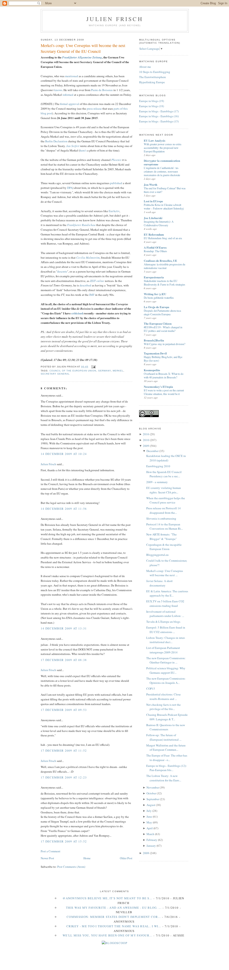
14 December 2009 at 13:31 (64, 628)
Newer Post (47, 858)
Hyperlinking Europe (152, 82)
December (152, 451)
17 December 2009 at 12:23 (64, 777)
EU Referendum (154, 234)
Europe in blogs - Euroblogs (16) (159, 116)
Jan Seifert (72, 146)
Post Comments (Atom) (71, 867)
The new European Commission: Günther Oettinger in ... (166, 660)
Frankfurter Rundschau (81, 225)
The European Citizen (158, 323)
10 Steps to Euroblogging (154, 72)
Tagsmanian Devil (155, 353)
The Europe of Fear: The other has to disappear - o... (166, 757)
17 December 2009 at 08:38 (64, 660)
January (151, 846)
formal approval (69, 104)
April (149, 828)
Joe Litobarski (153, 218)
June (149, 816)
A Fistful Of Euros (155, 247)
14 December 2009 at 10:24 (64, 454)
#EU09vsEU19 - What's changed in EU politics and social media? (163, 329)
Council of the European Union (72, 370)
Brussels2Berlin (154, 340)
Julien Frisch (114, 19)
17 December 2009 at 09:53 (64, 710)
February (151, 840)
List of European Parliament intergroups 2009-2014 (163, 650)
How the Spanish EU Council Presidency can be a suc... (164, 474)
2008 (146, 853)
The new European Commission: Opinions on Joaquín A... (166, 680)
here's (83, 150)
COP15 (150, 688)
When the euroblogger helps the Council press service (165, 500)
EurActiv (114, 211)
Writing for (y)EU (155, 294)
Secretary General (55, 374)
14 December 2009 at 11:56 (64, 509)
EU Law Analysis (154, 140)
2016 (146, 434)
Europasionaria (154, 277)
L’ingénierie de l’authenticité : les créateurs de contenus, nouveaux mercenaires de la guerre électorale (162, 171)
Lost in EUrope (153, 201)
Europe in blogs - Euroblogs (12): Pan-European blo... (166, 768)
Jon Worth (150, 184)
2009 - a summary (157, 482)
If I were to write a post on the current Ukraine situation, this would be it (164, 392)
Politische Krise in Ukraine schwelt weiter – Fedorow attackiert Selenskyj (164, 206)
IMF (91, 295)
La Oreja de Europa (156, 307)
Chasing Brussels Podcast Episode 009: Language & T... (167, 717)
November (152, 787)
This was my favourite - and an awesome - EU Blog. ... (113, 908)
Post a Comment (50, 851)
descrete (62, 271)
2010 (146, 440)
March (150, 834)
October (151, 793)
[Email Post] (92, 366)
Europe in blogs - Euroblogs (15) (159, 121)
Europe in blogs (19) (151, 101)
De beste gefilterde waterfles (159, 297)
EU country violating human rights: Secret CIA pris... (163, 490)
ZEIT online (97, 281)
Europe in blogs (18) (151, 106)
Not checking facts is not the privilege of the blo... (163, 707)
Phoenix (116, 160)
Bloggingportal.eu (157, 555)
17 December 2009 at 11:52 (64, 750)
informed (68, 95)
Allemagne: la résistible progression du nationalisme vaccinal (164, 266)
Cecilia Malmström (88, 258)
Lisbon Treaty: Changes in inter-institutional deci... (165, 640)
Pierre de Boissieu (102, 90)
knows (58, 90)
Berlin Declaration (56, 141)
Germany (104, 370)
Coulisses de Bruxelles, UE (160, 260)
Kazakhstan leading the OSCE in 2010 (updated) (166, 458)
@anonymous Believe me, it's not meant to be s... (107, 898)
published (116, 183)
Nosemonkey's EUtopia (158, 386)
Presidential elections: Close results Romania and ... (163, 696)
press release (94, 109)
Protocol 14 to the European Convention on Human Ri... (164, 526)
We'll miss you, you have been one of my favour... (107, 935)
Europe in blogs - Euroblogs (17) (159, 111)
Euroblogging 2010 (158, 466)
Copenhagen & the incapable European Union (164, 547)
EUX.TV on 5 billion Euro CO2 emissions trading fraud (165, 603)
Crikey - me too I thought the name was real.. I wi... (113, 926)
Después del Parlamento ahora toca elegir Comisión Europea (162, 312)
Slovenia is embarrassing (161, 518)
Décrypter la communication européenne (162, 162)
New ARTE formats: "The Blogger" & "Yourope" (161, 536)
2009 (146, 446)
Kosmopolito (152, 370)
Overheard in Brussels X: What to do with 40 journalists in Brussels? (163, 375)
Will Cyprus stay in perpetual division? (164, 344)
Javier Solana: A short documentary (159, 583)
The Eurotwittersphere (152, 77)
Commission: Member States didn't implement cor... (114, 917)
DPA (69, 188)
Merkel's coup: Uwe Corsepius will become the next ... (164, 573)
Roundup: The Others (155, 251)
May (149, 822)
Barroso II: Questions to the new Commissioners (165, 727)
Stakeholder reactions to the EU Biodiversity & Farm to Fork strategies (164, 282)
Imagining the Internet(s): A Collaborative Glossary (159, 223)
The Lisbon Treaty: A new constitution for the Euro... (163, 778)
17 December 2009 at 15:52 (64, 841)
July (149, 811)
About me (145, 67)
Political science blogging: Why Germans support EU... (165, 670)
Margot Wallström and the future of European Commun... (166, 747)
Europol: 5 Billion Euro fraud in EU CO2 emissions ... (165, 629)
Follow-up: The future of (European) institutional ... (163, 737)
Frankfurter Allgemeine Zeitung (82, 57)
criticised (77, 313)
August (150, 805)
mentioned (71, 76)
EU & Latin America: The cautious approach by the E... (167, 593)
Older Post (126, 858)
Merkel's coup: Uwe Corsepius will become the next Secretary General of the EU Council (83, 48)
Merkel (118, 370)
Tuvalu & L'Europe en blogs (163, 622)
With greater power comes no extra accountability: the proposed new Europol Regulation (162, 147)
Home (87, 858)
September (152, 799)
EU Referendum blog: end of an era (163, 238)
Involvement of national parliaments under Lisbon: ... (165, 614)
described (85, 285)
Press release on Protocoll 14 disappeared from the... (163, 510)
